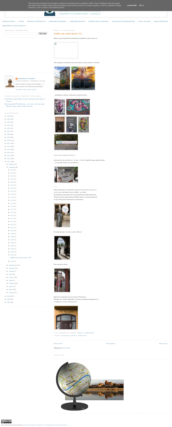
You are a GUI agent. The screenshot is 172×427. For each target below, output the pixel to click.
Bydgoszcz (65, 335)
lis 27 (13, 179)
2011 (9, 162)
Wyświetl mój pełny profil (26, 89)
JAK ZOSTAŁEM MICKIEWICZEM (123, 21)
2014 (9, 152)
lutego (11, 289)
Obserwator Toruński (26, 78)
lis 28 (13, 176)
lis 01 (13, 261)
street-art (82, 335)
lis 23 (13, 191)
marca (11, 286)
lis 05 (13, 246)
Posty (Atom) (66, 348)
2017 (9, 143)
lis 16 (13, 212)
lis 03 (13, 252)
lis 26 (13, 182)
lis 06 (13, 243)
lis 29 (13, 173)
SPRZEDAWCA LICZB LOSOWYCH (14, 26)
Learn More (132, 5)
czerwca (11, 277)
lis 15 (13, 215)
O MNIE (21, 21)
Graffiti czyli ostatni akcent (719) (68, 33)
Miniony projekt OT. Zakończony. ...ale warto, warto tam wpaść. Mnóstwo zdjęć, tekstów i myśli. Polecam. (25, 105)
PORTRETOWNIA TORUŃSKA (99, 21)
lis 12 (13, 224)
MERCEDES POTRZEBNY (57, 21)
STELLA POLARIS (144, 21)
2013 (9, 155)
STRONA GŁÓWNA (8, 21)
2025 (9, 119)
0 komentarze (88, 332)
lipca (10, 274)
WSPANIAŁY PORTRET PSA (36, 21)
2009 (9, 299)
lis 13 (13, 221)
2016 (9, 146)
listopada (12, 167)
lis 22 (13, 194)
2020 (9, 134)
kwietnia (12, 283)
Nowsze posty (58, 343)
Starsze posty (163, 343)
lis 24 (13, 188)
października (13, 265)
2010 (9, 296)
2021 (9, 131)
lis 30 (13, 170)
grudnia (11, 164)
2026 (9, 116)
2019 (9, 137)
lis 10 (13, 230)
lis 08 (13, 237)
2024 (9, 122)
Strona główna (110, 343)
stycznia (12, 292)
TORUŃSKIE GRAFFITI (77, 21)
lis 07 (13, 240)
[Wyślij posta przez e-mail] (94, 332)
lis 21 (13, 197)
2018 (9, 140)
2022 (9, 128)
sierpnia (11, 271)
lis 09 (13, 234)
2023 (9, 125)
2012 (9, 158)
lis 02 (13, 255)
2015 (9, 149)
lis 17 (13, 209)
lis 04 (13, 249)
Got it (141, 5)
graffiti (74, 335)
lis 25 (13, 185)
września (12, 268)
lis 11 (13, 227)
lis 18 (13, 206)
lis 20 (13, 200)
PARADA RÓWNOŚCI (161, 21)
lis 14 (13, 218)
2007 (9, 302)
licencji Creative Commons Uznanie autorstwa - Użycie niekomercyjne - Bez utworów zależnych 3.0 (45, 425)
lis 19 (13, 203)
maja (10, 280)
